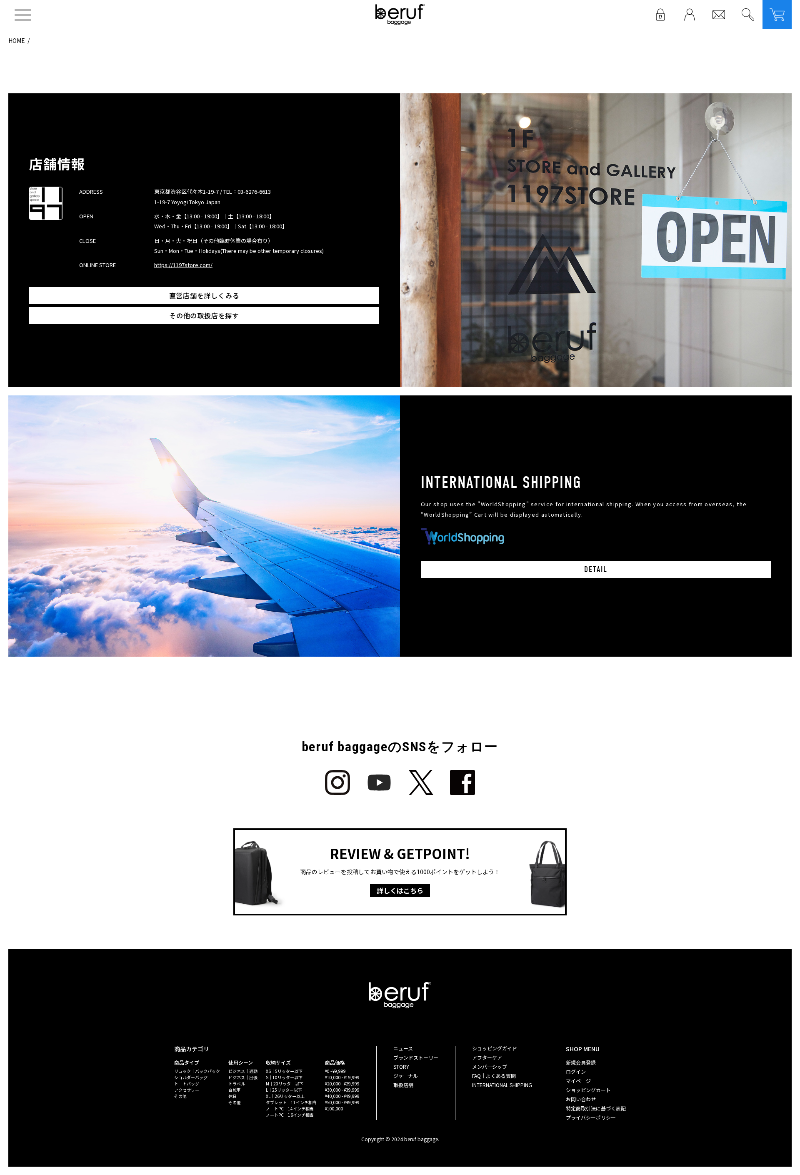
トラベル (236, 1083)
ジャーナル (405, 1075)
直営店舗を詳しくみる (204, 295)
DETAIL (596, 569)
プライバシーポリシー (591, 1117)
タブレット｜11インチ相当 (291, 1102)
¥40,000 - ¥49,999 (342, 1096)
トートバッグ (186, 1083)
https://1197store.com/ (183, 265)
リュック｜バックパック (197, 1071)
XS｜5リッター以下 (284, 1071)
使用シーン (240, 1062)
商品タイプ (186, 1062)
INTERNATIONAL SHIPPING (502, 1084)
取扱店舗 (403, 1084)
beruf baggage (400, 14)
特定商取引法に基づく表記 (596, 1108)
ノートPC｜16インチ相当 (290, 1115)
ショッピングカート (588, 1089)
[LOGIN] (660, 14)
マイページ (578, 1080)
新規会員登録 (581, 1062)
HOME (16, 40)
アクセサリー (186, 1090)
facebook (462, 782)
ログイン (576, 1071)
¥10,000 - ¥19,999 (342, 1077)
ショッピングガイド (494, 1048)
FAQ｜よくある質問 (494, 1075)
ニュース (403, 1048)
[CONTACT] (718, 14)
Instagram (337, 782)
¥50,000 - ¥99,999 (342, 1102)
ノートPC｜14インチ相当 (290, 1108)
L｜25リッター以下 (284, 1090)
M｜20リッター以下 (284, 1083)
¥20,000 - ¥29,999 (342, 1083)
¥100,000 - (335, 1108)
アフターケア (487, 1057)
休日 (232, 1096)
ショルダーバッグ (191, 1077)
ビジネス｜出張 (243, 1077)
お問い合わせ (581, 1098)
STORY (401, 1066)
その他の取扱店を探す (204, 315)
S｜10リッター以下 (284, 1077)
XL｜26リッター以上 (285, 1096)
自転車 (234, 1090)
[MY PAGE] (689, 14)
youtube (379, 782)
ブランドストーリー (415, 1057)
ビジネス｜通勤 (243, 1071)
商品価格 (335, 1062)
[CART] (777, 14)
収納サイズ (278, 1062)
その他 (180, 1096)
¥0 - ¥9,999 (335, 1071)
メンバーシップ (489, 1066)
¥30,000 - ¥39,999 (342, 1090)
